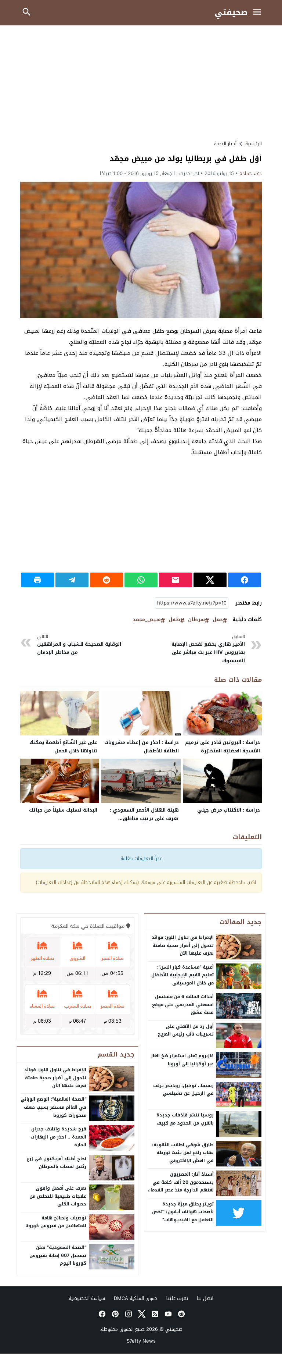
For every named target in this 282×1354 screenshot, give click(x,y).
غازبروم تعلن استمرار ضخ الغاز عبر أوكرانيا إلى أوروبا (182, 1060)
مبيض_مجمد (147, 620)
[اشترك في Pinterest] (114, 1314)
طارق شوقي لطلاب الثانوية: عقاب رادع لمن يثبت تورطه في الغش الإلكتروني (183, 1153)
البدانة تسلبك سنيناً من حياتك (63, 810)
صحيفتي (231, 12)
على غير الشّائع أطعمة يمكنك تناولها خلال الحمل (63, 746)
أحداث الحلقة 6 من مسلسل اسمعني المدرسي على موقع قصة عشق (183, 1004)
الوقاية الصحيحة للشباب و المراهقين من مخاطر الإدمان (79, 645)
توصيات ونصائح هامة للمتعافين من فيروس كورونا (55, 1222)
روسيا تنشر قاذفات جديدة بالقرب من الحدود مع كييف (185, 1119)
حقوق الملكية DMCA (136, 1298)
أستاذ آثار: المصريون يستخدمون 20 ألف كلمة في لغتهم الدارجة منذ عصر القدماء (181, 1182)
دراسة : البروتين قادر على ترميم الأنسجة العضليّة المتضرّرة (222, 746)
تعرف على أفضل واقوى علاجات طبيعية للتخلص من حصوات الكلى (57, 1196)
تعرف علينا (177, 1298)
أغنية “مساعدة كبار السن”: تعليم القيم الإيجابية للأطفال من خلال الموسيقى (182, 975)
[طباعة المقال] (37, 580)
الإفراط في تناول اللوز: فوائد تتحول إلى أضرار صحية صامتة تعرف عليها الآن (183, 945)
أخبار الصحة (225, 143)
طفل (174, 620)
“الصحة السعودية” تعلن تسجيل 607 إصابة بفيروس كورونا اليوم (57, 1255)
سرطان (196, 620)
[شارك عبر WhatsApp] (141, 580)
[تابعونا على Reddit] (181, 1314)
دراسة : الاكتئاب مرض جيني (228, 810)
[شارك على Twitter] (210, 580)
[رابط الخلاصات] (154, 1314)
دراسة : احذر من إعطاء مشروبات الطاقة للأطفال (141, 746)
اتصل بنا (205, 1298)
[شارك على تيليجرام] (72, 580)
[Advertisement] (141, 82)
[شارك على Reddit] (106, 580)
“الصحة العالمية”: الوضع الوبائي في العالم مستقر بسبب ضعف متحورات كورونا (53, 1107)
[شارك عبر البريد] (175, 580)
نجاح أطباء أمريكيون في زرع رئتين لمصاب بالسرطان (56, 1163)
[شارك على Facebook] (244, 580)
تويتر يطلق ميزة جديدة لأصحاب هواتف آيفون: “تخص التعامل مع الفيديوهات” (183, 1212)
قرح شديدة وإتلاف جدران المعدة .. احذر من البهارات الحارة (58, 1137)
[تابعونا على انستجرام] (128, 1314)
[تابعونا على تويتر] (141, 1314)
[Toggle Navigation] (259, 12)
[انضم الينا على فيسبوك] (101, 1314)
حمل (218, 620)
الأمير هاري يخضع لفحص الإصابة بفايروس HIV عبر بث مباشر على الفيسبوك (208, 649)
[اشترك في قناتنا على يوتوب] (167, 1314)
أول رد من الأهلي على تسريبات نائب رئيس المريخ (186, 1030)
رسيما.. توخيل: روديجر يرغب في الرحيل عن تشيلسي (183, 1090)
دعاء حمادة (250, 173)
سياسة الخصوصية (87, 1298)
